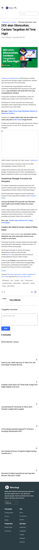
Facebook (23, 527)
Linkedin (22, 538)
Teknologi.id (5, 22)
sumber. (3, 271)
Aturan (7, 520)
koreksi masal (17, 119)
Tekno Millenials (6, 37)
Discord (22, 542)
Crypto (14, 22)
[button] (2, 8)
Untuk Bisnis (8, 527)
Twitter (22, 535)
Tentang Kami (9, 513)
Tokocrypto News (25, 276)
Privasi (7, 516)
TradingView (34, 160)
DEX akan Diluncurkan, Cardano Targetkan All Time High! (28, 22)
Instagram (23, 531)
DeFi (9, 254)
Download (8, 531)
